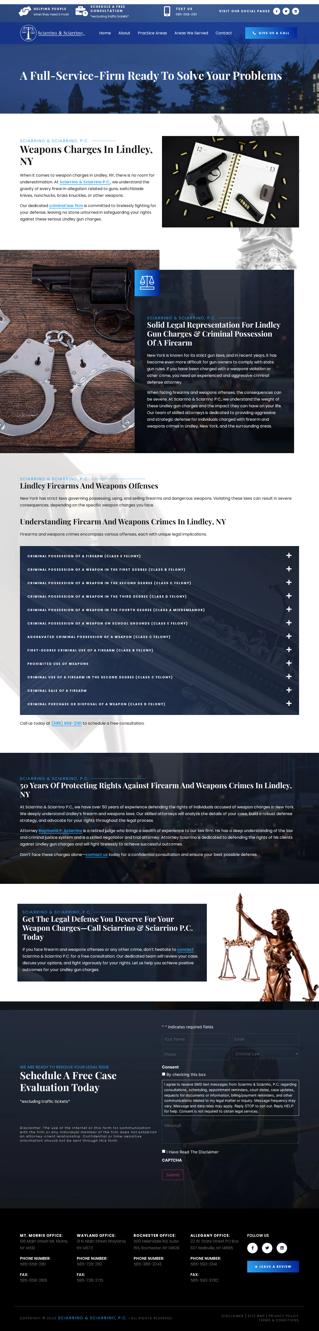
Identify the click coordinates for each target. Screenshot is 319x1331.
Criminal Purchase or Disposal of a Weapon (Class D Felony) (96, 704)
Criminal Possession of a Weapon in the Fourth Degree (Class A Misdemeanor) (116, 610)
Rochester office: (155, 1235)
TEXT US (184, 9)
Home (105, 33)
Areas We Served (191, 33)
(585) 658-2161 (66, 723)
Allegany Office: (210, 1235)
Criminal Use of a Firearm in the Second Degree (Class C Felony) (100, 677)
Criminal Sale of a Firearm (57, 691)
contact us (96, 854)
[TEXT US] (167, 11)
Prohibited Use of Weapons (58, 664)
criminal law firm (66, 206)
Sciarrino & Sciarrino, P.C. (92, 1318)
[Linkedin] (295, 11)
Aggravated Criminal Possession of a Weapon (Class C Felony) (99, 637)
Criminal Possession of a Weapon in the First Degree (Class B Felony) (106, 569)
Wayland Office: (96, 1235)
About (124, 33)
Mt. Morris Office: (41, 1235)
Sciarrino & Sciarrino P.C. (85, 182)
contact (185, 949)
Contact (224, 33)
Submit (172, 1174)
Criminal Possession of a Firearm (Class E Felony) (84, 556)
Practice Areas (152, 33)
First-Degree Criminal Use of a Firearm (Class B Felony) (90, 650)
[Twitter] (286, 11)
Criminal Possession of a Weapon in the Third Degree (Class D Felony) (107, 596)
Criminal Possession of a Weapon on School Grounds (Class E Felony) (107, 623)
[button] (159, 555)
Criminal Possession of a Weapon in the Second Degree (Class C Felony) (109, 583)
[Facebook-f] (276, 11)
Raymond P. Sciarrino (60, 831)
